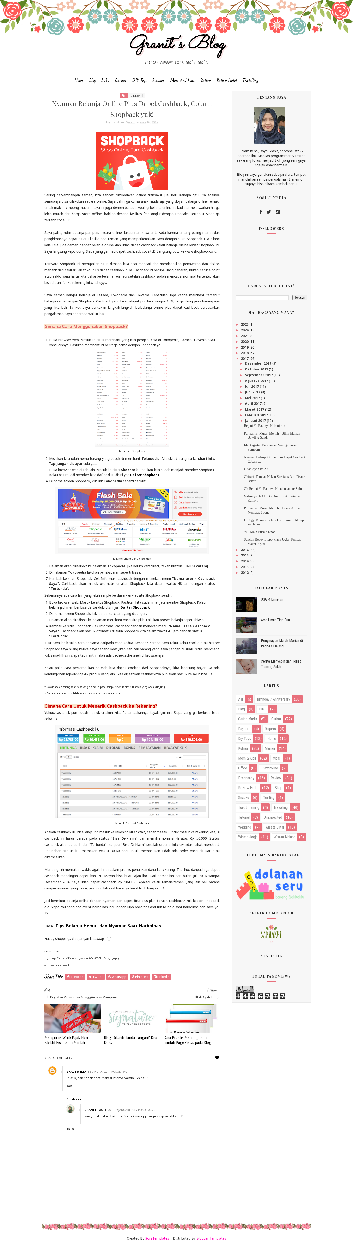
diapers (270, 728)
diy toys (244, 738)
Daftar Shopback (144, 474)
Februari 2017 (257, 415)
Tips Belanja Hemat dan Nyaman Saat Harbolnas (108, 926)
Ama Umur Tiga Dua (275, 620)
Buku (106, 80)
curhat (276, 719)
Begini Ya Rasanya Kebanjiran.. (265, 426)
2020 (245, 341)
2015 (245, 555)
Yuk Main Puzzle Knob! (260, 532)
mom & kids (247, 758)
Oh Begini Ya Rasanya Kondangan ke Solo (273, 488)
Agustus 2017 (257, 380)
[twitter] (269, 212)
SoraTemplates (157, 1238)
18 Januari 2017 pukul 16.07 (108, 1072)
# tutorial (136, 95)
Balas (70, 1086)
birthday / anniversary (273, 699)
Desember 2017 (258, 363)
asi (240, 699)
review (276, 778)
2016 (245, 549)
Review (206, 80)
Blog (92, 80)
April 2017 (253, 403)
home (271, 738)
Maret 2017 (255, 409)
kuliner (243, 748)
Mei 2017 (253, 397)
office (242, 768)
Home (79, 80)
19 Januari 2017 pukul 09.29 (134, 1110)
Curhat (121, 80)
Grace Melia (76, 1072)
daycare (244, 728)
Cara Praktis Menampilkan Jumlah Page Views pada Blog (187, 1040)
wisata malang (284, 837)
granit (90, 1110)
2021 (245, 335)
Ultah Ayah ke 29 (256, 469)
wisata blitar (274, 827)
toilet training (248, 807)
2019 (245, 347)
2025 (245, 324)
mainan (270, 748)
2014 (245, 561)
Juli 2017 (252, 386)
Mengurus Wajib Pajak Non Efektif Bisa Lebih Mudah (66, 1040)
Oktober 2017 (257, 369)
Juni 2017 (253, 392)
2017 (245, 358)
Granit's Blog (177, 44)
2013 (245, 566)
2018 (245, 353)
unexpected (273, 817)
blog (241, 709)
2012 (245, 572)
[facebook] (260, 212)
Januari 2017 (256, 420)
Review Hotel (227, 80)
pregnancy (246, 778)
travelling (281, 807)
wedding (244, 827)
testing (268, 797)
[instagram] (278, 212)
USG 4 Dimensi (272, 599)
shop (278, 788)
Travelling (250, 80)
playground (269, 768)
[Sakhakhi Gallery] (271, 933)
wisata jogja (247, 837)
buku (262, 709)
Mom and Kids (182, 80)
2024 (245, 330)
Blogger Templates (211, 1238)
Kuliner (158, 80)
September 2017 (259, 375)
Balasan (75, 1099)
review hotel (248, 788)
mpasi (277, 758)
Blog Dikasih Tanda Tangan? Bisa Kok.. (130, 1040)
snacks (243, 797)
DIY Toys (139, 80)
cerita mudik (247, 719)
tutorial (244, 817)
